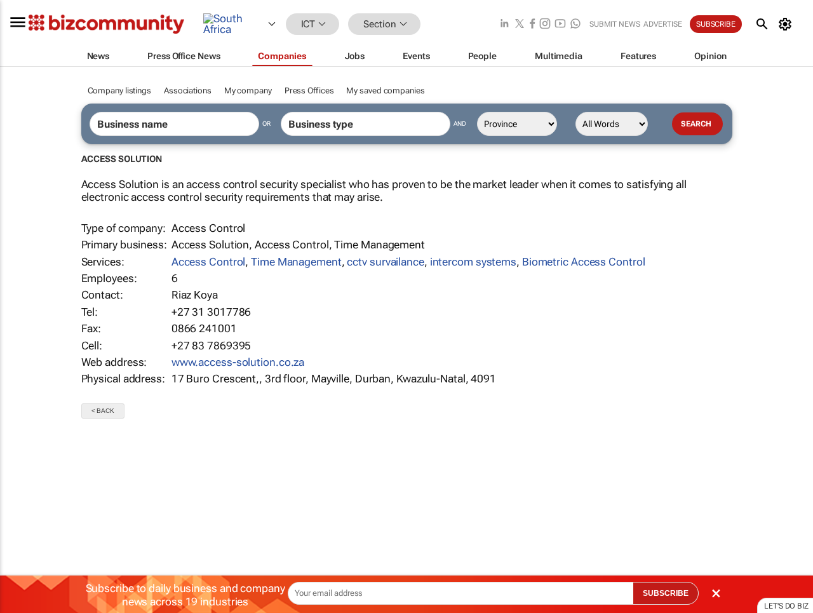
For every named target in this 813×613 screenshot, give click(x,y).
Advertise (662, 24)
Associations (188, 90)
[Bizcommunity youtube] (560, 24)
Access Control (208, 261)
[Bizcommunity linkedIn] (504, 24)
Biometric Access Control (583, 261)
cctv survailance (385, 261)
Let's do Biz (786, 606)
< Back (102, 410)
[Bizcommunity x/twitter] (519, 24)
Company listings (119, 90)
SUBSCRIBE (666, 593)
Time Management (296, 261)
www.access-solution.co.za (238, 362)
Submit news (614, 24)
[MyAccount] (787, 24)
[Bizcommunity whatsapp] (575, 24)
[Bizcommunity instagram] (545, 24)
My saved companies (385, 90)
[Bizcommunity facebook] (532, 24)
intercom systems (473, 261)
